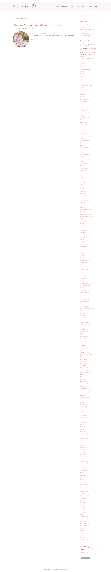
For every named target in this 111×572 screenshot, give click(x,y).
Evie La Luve (83, 149)
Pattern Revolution (85, 274)
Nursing (82, 253)
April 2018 (82, 507)
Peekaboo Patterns (85, 281)
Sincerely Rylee (84, 329)
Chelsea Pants (84, 119)
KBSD (81, 218)
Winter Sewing (84, 395)
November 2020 (84, 438)
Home (57, 6)
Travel (81, 377)
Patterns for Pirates (85, 278)
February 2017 (84, 539)
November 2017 (84, 519)
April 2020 (82, 452)
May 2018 (82, 505)
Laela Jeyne (83, 225)
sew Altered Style (84, 301)
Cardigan (82, 115)
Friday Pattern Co (84, 168)
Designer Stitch (84, 129)
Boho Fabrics (83, 96)
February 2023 (84, 415)
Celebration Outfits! (85, 35)
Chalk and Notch (84, 117)
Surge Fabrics (83, 359)
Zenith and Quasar (85, 406)
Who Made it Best (84, 393)
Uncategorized (84, 383)
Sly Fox (82, 334)
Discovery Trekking (85, 136)
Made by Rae (83, 232)
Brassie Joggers (84, 106)
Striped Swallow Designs (86, 347)
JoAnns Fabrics (84, 212)
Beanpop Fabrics (84, 80)
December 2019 (84, 461)
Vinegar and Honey (85, 386)
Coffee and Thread (85, 124)
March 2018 (83, 509)
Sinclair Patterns (84, 331)
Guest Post (83, 184)
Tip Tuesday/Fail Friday (86, 372)
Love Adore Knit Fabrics (86, 228)
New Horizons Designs (86, 251)
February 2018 (84, 512)
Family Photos (83, 159)
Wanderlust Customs (85, 390)
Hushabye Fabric (84, 200)
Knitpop (82, 223)
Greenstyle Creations (85, 182)
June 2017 (83, 530)
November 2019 (84, 463)
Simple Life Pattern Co (86, 324)
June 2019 (83, 475)
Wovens (82, 402)
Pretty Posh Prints (84, 292)
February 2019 (84, 484)
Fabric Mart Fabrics (85, 154)
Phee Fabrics (83, 287)
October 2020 (83, 440)
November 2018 (84, 491)
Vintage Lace (83, 388)
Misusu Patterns (84, 244)
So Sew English (84, 336)
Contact (91, 6)
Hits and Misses (84, 195)
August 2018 (83, 498)
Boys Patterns (83, 101)
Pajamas (82, 264)
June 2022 (83, 427)
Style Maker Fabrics (85, 352)
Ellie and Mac (83, 145)
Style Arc (82, 350)
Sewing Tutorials (74, 6)
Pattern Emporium (84, 271)
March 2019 (83, 482)
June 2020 (83, 447)
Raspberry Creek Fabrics (86, 297)
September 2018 (84, 496)
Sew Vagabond (84, 310)
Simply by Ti (83, 327)
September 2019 (84, 468)
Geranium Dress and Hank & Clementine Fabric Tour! (37, 25)
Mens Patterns (84, 241)
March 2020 (83, 454)
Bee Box (82, 83)
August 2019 (83, 470)
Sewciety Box (83, 317)
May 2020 (82, 450)
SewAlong (83, 6)
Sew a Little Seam (84, 299)
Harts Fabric (83, 191)
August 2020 (83, 443)
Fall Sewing (83, 156)
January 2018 (83, 514)
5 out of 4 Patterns (85, 69)
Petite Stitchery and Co (86, 283)
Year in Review (84, 404)
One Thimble (83, 258)
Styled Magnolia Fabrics (86, 354)
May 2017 (82, 532)
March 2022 (83, 431)
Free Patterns (83, 166)
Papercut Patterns (84, 269)
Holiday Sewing (84, 198)
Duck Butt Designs (85, 140)
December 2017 (84, 516)
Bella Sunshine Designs (86, 85)
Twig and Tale (83, 381)
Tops (81, 374)
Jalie (81, 205)
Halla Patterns (83, 189)
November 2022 (84, 417)
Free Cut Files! (84, 163)
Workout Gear (83, 400)
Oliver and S (83, 255)
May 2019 (82, 477)
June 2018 (83, 502)
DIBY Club (82, 131)
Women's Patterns (85, 397)
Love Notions (83, 230)
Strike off (82, 345)
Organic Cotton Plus (85, 260)
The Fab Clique (84, 363)
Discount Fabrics (84, 133)
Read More (34, 39)
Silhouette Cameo (84, 322)
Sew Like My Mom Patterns (87, 308)
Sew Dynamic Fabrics (85, 304)
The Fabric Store (84, 367)
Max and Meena (84, 237)
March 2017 (83, 537)
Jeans (81, 207)
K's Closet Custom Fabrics (87, 216)
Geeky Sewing (84, 170)
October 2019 (83, 466)
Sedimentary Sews (85, 24)
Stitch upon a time (84, 343)
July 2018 (82, 500)
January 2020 (83, 459)
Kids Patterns (83, 221)
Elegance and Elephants (86, 143)
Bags (81, 78)
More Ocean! (83, 27)
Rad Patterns (83, 294)
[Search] (95, 6)
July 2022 (82, 424)
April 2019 (82, 479)
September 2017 (84, 523)
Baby (81, 76)
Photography (83, 290)
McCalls (82, 239)
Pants (81, 267)
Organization (83, 262)
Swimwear (82, 361)
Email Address (84, 552)
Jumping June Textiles (85, 214)
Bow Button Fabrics (85, 99)
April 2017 (82, 535)
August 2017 (83, 525)
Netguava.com (64, 569)
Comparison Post (84, 126)
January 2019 (83, 486)
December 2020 (84, 436)
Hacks (81, 186)
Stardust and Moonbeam (86, 340)
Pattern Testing (84, 276)
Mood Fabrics (83, 246)
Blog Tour (82, 92)
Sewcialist (82, 315)
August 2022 (83, 422)
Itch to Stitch (83, 202)
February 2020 (84, 456)
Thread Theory (84, 370)
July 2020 (82, 445)
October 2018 (83, 493)
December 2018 (84, 489)
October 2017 (83, 521)
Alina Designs (83, 73)
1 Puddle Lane (84, 67)
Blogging (82, 94)
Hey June (82, 193)
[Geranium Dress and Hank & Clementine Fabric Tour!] (21, 39)
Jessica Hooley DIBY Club (86, 209)
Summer (82, 357)
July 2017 (82, 528)
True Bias (82, 379)
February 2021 (84, 433)
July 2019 (82, 473)
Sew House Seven (85, 306)
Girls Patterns (83, 175)
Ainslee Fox (83, 71)
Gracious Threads (84, 179)
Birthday (82, 87)
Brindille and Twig (84, 108)
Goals (81, 177)
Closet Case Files (84, 122)
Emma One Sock (84, 147)
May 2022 (82, 429)
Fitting (81, 161)
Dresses (82, 138)
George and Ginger (85, 172)
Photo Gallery (64, 6)
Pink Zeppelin (83, 365)
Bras (81, 103)
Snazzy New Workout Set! (86, 33)
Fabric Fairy (83, 152)
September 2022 (84, 420)
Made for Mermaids (85, 235)
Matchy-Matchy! (89, 58)
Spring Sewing (84, 338)
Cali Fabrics (83, 110)
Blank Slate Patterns (85, 90)
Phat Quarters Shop (85, 285)
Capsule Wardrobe (85, 113)
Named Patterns (84, 248)
